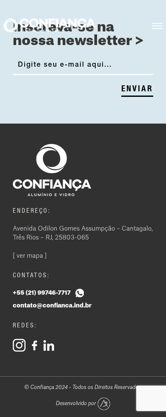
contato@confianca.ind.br (52, 306)
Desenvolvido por (76, 403)
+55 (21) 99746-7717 (42, 293)
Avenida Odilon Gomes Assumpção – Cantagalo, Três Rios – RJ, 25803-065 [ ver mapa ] (83, 242)
